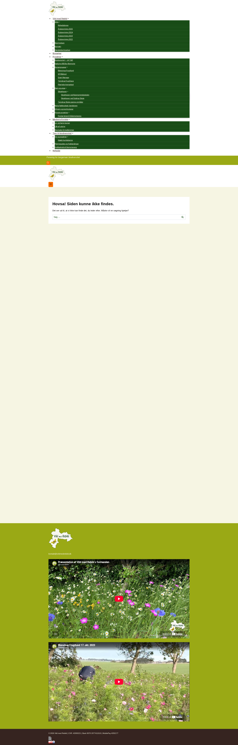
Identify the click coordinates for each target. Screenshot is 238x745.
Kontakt (58, 47)
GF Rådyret (62, 74)
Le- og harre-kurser (62, 123)
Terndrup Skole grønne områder (70, 102)
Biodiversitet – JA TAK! (64, 60)
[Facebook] (54, 742)
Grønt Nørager (63, 78)
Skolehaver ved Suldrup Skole (72, 98)
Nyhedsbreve (63, 25)
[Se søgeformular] (48, 163)
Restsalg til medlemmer (64, 130)
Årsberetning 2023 (65, 36)
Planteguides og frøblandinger (67, 144)
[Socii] (119, 738)
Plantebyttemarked (66, 85)
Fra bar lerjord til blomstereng (69, 116)
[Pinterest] (52, 742)
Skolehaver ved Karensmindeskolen (75, 95)
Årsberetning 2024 (65, 32)
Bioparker (57, 53)
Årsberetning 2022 (65, 39)
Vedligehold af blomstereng (66, 147)
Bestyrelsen (59, 43)
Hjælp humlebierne (65, 140)
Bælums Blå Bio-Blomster (65, 64)
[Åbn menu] (50, 184)
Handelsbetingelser (62, 50)
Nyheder (56, 150)
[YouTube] (49, 742)
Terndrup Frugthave (66, 81)
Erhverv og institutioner (64, 109)
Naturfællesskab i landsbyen (66, 106)
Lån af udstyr (60, 127)
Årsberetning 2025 (65, 29)
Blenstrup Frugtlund (66, 71)
